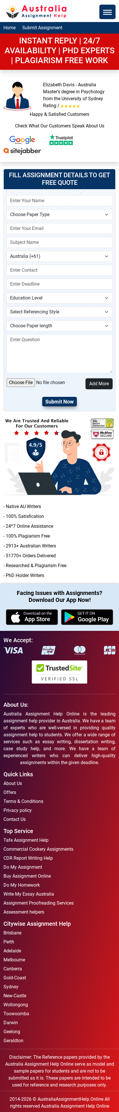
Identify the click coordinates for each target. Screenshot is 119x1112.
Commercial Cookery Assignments (38, 849)
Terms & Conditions (23, 801)
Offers (9, 792)
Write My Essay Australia (28, 894)
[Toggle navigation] (107, 12)
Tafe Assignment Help (26, 840)
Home (9, 27)
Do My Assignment (22, 867)
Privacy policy (17, 810)
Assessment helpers (23, 912)
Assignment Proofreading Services (38, 903)
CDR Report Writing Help (28, 858)
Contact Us (14, 819)
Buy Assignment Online (27, 876)
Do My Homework (21, 885)
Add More (99, 383)
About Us (12, 783)
